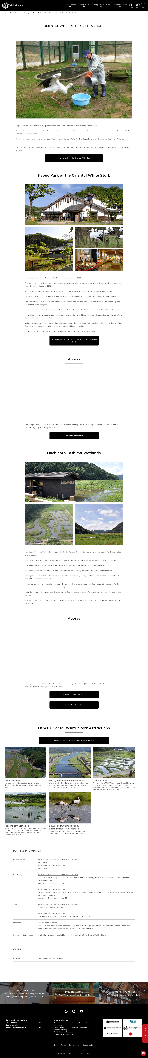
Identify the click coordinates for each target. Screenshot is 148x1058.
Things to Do (84, 5)
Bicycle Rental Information (74, 695)
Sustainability (13, 1025)
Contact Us (11, 1023)
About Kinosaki (70, 5)
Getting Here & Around (101, 5)
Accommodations (120, 5)
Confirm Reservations (16, 1020)
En (143, 5)
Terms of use (74, 1045)
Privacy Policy (60, 1045)
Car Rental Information (74, 436)
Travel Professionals (16, 1027)
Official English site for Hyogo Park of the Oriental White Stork (74, 340)
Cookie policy (88, 1045)
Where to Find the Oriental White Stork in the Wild (74, 740)
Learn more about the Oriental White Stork (74, 158)
